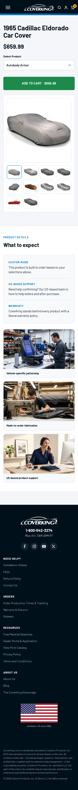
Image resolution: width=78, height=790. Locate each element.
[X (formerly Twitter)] (53, 546)
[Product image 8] (63, 187)
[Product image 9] (14, 202)
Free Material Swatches (17, 634)
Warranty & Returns (15, 609)
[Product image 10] (30, 202)
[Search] (59, 7)
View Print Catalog (14, 647)
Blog (6, 685)
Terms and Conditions (17, 661)
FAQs (6, 572)
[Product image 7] (47, 187)
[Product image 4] (63, 172)
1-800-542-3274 (39, 530)
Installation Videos (15, 565)
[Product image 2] (30, 172)
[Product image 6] (30, 187)
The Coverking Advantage (19, 692)
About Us (9, 679)
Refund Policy (12, 578)
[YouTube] (44, 546)
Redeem (8, 616)
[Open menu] (7, 7)
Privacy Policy (12, 654)
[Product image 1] (14, 172)
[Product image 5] (14, 187)
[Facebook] (24, 546)
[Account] (66, 7)
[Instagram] (34, 546)
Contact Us (10, 585)
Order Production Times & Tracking (25, 603)
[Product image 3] (47, 172)
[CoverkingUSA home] (39, 7)
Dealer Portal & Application (20, 641)
